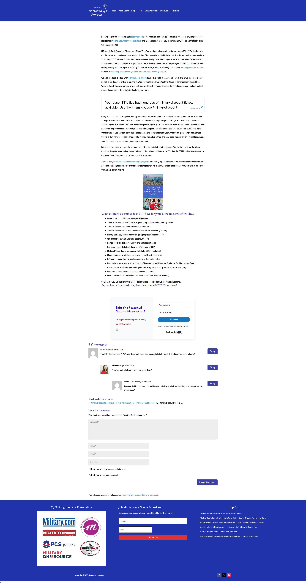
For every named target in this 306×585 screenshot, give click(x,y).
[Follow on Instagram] (229, 575)
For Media (175, 10)
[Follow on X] (224, 575)
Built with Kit (174, 332)
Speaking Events (151, 10)
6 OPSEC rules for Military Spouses (212, 527)
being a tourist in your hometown (127, 40)
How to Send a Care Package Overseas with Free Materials (220, 536)
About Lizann (124, 10)
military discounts (137, 36)
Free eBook (164, 10)
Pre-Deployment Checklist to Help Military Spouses (217, 522)
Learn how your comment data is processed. (140, 495)
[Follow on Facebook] (219, 575)
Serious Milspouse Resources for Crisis (252, 518)
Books (139, 10)
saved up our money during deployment (132, 161)
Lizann (115, 365)
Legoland (168, 147)
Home (114, 10)
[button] (132, 330)
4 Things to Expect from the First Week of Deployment (218, 531)
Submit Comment (207, 482)
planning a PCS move (137, 77)
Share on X (195, 108)
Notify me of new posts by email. (104, 475)
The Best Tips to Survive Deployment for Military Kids (218, 518)
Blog (133, 10)
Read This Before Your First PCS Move (251, 522)
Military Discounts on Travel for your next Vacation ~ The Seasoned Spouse (122, 402)
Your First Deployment (250, 536)
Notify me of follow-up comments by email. (108, 468)
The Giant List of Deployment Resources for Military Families (220, 513)
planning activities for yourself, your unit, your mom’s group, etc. (139, 71)
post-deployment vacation (192, 67)
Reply (212, 351)
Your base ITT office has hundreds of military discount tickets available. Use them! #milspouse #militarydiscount (149, 104)
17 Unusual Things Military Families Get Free (242, 527)
